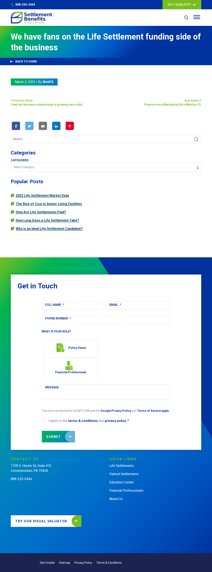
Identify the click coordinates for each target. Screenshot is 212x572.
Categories (20, 160)
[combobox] (106, 167)
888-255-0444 (25, 4)
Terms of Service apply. (153, 410)
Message (52, 387)
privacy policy (115, 421)
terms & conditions (83, 421)
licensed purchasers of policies (59, 550)
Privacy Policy (83, 562)
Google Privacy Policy (116, 410)
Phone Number (58, 318)
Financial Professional (70, 372)
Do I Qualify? (179, 4)
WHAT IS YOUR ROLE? (56, 331)
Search (194, 139)
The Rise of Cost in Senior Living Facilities (49, 204)
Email (115, 304)
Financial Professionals (126, 491)
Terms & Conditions (109, 562)
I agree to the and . (88, 421)
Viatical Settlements (124, 474)
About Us (116, 499)
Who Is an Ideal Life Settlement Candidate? (49, 229)
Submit (53, 437)
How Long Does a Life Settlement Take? (47, 220)
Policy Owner (77, 347)
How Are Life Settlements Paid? (41, 212)
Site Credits (47, 562)
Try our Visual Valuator (41, 521)
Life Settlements (121, 466)
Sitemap (64, 562)
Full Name (54, 304)
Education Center (121, 482)
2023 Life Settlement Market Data (42, 195)
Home (32, 61)
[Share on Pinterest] (70, 126)
